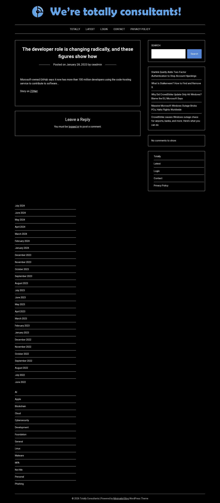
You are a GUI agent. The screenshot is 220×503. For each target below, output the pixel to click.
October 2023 (22, 269)
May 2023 (20, 304)
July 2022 (20, 375)
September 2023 (23, 276)
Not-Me (19, 469)
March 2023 (21, 318)
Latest (90, 29)
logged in (74, 126)
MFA (17, 462)
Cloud (18, 413)
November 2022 (23, 346)
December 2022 (23, 339)
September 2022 (23, 361)
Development (22, 427)
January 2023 (22, 332)
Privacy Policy (140, 29)
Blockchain (20, 406)
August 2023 (21, 283)
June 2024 (20, 213)
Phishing (19, 484)
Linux (17, 448)
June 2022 (20, 382)
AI (16, 392)
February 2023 (22, 325)
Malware (19, 455)
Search (155, 45)
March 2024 (21, 234)
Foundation (20, 434)
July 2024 (20, 205)
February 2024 (22, 241)
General (19, 441)
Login (104, 29)
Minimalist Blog (121, 498)
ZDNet (34, 91)
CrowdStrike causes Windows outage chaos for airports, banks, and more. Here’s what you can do (175, 121)
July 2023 (20, 290)
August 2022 (21, 368)
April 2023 (20, 311)
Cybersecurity (22, 420)
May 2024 (20, 219)
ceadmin (96, 64)
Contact (119, 29)
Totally (75, 29)
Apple (18, 399)
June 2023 (20, 297)
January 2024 (22, 248)
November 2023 (23, 262)
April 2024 (20, 227)
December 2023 (23, 255)
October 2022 (22, 354)
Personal (19, 476)
